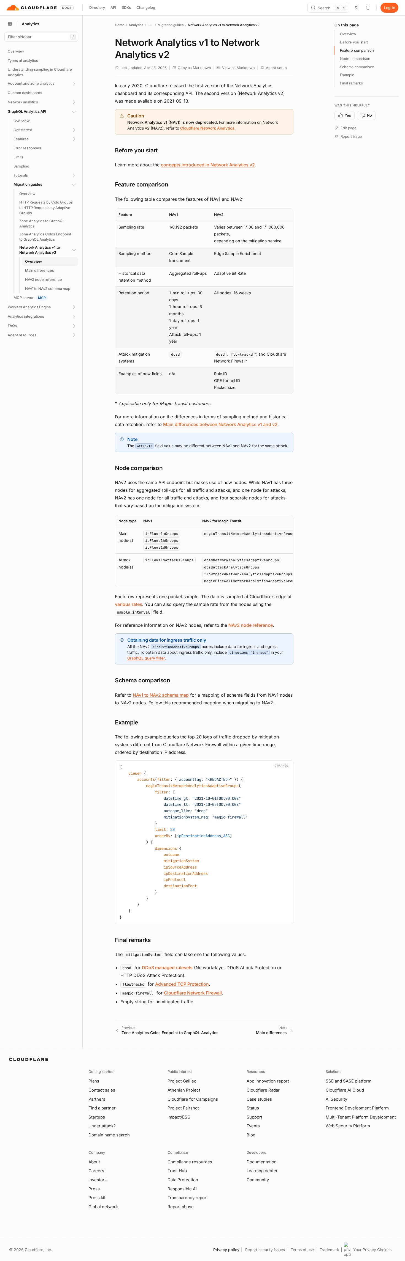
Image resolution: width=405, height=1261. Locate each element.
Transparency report (188, 1197)
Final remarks (351, 83)
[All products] (9, 23)
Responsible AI (182, 1188)
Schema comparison (357, 67)
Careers (96, 1170)
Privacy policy (226, 1249)
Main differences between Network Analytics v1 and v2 (220, 424)
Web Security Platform (348, 1125)
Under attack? (102, 1125)
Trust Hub (177, 1170)
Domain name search (109, 1135)
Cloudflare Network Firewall (193, 993)
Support (254, 1117)
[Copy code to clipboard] (287, 767)
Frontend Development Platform (357, 1108)
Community (258, 1179)
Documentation (262, 1161)
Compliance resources (190, 1161)
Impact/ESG (179, 1117)
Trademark (329, 1249)
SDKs (126, 7)
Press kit (97, 1197)
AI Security (336, 1099)
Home (119, 25)
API (113, 7)
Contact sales (101, 1090)
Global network (103, 1206)
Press (94, 1188)
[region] (204, 301)
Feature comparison (357, 50)
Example (347, 75)
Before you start (354, 42)
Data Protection (183, 1179)
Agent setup (276, 67)
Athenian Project (184, 1090)
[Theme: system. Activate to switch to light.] (368, 7)
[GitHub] (356, 8)
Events (253, 1125)
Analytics (136, 25)
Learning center (262, 1170)
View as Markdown (238, 67)
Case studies (259, 1099)
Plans (93, 1081)
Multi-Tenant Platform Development (361, 1117)
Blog (251, 1135)
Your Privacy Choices (372, 1249)
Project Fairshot (183, 1108)
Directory (97, 7)
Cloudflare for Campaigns (193, 1099)
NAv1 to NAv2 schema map (161, 695)
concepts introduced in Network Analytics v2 (208, 164)
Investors (97, 1179)
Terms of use (302, 1249)
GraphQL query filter (146, 658)
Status (253, 1108)
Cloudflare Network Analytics (207, 128)
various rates (128, 604)
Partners (96, 1099)
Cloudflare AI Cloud (345, 1090)
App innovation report (268, 1081)
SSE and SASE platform (348, 1081)
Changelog (145, 7)
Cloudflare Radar (263, 1090)
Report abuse (181, 1206)
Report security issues (265, 1249)
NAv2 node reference (250, 625)
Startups (96, 1117)
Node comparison (355, 58)
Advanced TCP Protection (182, 984)
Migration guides (170, 25)
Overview (348, 34)
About (94, 1161)
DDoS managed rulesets (167, 967)
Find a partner (102, 1108)
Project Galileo (182, 1081)
